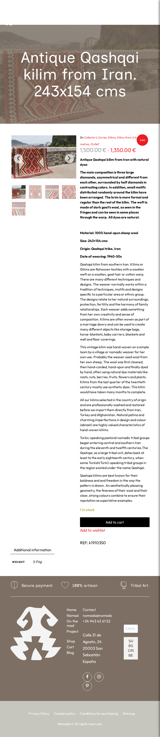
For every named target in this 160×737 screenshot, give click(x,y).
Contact (89, 609)
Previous (18, 158)
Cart (70, 647)
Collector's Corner (95, 137)
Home (71, 609)
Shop (71, 641)
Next (69, 158)
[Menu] (112, 19)
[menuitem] (147, 3)
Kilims (111, 137)
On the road (72, 623)
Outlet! (94, 144)
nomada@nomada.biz (97, 615)
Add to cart (115, 522)
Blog (70, 652)
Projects (73, 631)
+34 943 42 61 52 (96, 621)
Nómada (73, 615)
